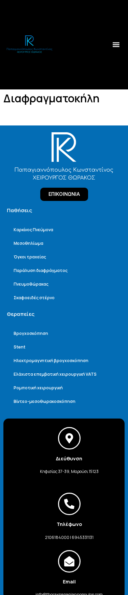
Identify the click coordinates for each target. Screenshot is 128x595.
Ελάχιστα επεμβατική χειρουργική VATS (55, 374)
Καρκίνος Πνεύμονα (33, 230)
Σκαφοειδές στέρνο (34, 298)
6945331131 (83, 537)
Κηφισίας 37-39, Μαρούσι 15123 (69, 471)
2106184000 (57, 537)
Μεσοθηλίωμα (28, 243)
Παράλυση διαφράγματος (41, 270)
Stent (19, 347)
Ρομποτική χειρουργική (38, 388)
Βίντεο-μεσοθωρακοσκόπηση (44, 401)
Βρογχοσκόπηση (31, 333)
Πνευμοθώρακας (31, 284)
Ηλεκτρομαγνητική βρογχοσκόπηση (51, 360)
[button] (116, 44)
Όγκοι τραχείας (30, 257)
